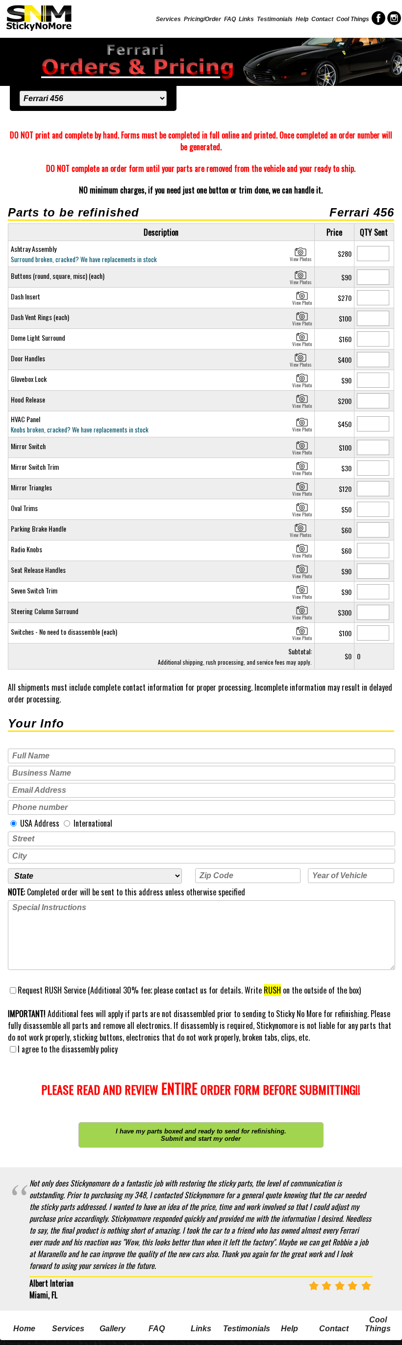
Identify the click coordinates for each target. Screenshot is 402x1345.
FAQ (230, 19)
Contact (322, 19)
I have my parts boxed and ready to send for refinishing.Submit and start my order (201, 1135)
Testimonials (275, 19)
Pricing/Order (202, 19)
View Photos (301, 257)
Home (24, 1328)
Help (302, 19)
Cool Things (352, 19)
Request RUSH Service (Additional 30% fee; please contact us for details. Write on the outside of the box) (189, 990)
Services (168, 19)
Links (246, 19)
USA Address (38, 823)
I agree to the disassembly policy (68, 1049)
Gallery (113, 1328)
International (92, 823)
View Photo (302, 301)
